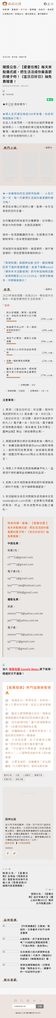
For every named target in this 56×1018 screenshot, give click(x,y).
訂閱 (40, 1006)
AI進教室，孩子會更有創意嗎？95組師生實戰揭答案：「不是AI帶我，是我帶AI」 (35, 942)
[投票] (48, 289)
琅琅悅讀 (6, 57)
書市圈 (24, 9)
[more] (48, 147)
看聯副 (15, 9)
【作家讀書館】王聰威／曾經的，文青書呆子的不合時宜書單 (35, 929)
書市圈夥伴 (43, 13)
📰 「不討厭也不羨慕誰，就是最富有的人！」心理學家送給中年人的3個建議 (28, 752)
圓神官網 (9, 842)
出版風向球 (8, 13)
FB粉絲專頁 (24, 842)
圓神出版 (24, 86)
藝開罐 (33, 9)
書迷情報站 (30, 13)
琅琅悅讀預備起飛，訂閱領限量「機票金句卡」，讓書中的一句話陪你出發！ (35, 968)
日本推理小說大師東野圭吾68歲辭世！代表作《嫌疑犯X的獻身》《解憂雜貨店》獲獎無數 (36, 957)
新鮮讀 (6, 9)
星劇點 (51, 9)
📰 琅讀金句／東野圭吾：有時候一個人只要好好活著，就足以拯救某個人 (28, 704)
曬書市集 (23, 57)
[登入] (48, 4)
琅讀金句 (19, 13)
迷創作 (42, 9)
